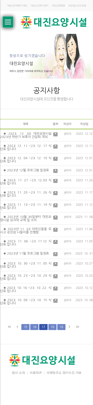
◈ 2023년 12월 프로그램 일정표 (26, 170)
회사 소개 (18, 373)
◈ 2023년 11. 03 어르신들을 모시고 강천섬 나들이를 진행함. (25, 230)
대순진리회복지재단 (17, 5)
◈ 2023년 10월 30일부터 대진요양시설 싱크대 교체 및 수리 (25, 218)
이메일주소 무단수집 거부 (64, 373)
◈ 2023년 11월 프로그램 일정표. (26, 253)
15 (25, 327)
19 (61, 327)
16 (34, 327)
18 (52, 327)
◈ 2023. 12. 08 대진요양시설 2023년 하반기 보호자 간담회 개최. (25, 135)
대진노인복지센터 (39, 5)
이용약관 (36, 373)
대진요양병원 (58, 5)
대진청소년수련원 (77, 5)
